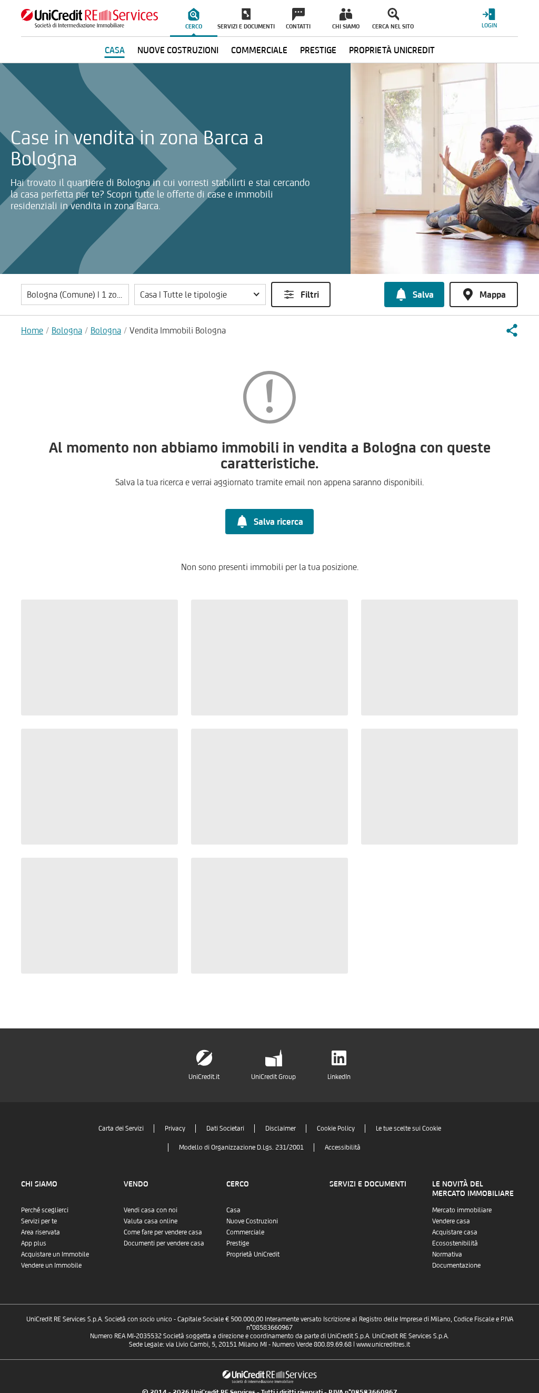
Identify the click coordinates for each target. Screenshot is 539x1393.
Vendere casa (451, 1221)
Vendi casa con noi (150, 1210)
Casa (233, 1210)
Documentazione (456, 1265)
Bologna (67, 330)
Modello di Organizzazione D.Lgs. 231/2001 (241, 1147)
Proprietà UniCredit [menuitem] (392, 50)
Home (32, 330)
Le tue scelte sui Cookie (408, 1128)
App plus (33, 1243)
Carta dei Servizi (121, 1128)
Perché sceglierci (44, 1210)
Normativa (447, 1254)
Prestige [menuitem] (318, 50)
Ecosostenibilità (455, 1243)
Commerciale (245, 1232)
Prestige (237, 1243)
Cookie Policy (336, 1128)
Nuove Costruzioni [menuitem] (177, 50)
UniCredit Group (273, 1077)
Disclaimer (280, 1128)
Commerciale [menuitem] (259, 50)
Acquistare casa (454, 1232)
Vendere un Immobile (51, 1265)
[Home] (89, 18)
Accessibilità (343, 1147)
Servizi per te (39, 1221)
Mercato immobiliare (462, 1210)
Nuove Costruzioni (252, 1221)
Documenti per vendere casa (164, 1243)
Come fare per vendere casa (163, 1232)
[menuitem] (193, 18)
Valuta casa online (150, 1221)
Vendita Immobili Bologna (177, 330)
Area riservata (40, 1232)
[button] (200, 294)
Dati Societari (225, 1128)
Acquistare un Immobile (55, 1254)
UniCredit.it (203, 1077)
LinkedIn (339, 1077)
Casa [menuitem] (115, 50)
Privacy (175, 1128)
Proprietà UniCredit (253, 1254)
